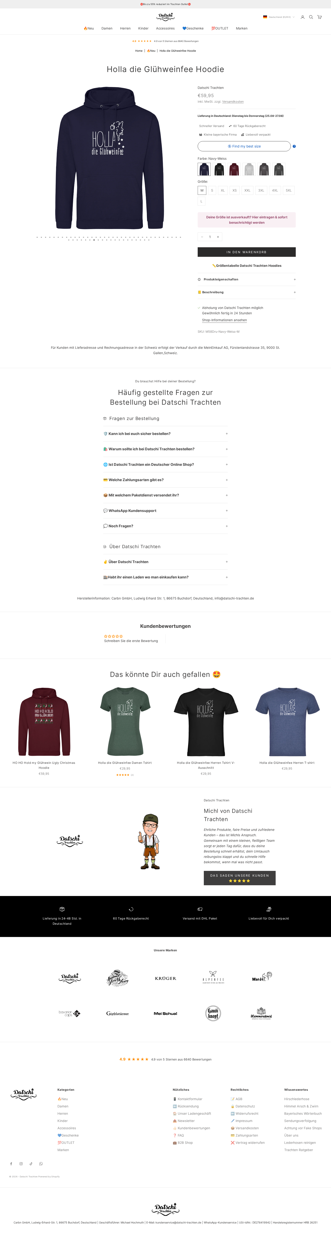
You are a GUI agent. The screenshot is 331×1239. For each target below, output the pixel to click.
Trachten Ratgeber (298, 1150)
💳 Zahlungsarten (244, 1135)
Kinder (143, 28)
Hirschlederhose (296, 1099)
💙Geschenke (193, 28)
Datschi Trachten (211, 88)
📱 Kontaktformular (187, 1099)
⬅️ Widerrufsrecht (244, 1113)
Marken (241, 28)
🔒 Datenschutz (243, 1106)
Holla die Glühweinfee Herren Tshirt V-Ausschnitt (206, 765)
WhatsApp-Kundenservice (220, 1222)
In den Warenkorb (247, 252)
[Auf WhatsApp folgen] (41, 1164)
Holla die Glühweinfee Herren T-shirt (287, 763)
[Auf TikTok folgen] (31, 1164)
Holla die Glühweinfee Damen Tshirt (125, 763)
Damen (107, 28)
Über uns (291, 1135)
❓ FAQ (178, 1135)
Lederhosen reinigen (300, 1143)
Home (139, 50)
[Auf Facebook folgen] (11, 1164)
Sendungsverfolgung (300, 1121)
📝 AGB (236, 1099)
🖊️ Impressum (241, 1121)
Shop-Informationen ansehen (224, 320)
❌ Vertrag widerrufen (248, 1143)
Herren (125, 28)
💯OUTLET (219, 28)
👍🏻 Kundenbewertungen (191, 1128)
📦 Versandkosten (245, 1128)
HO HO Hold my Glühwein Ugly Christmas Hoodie (44, 765)
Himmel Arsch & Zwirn (301, 1106)
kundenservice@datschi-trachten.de (178, 1222)
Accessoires (165, 28)
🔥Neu (89, 28)
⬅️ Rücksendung (186, 1106)
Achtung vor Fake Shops (303, 1128)
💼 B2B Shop (183, 1143)
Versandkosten (233, 101)
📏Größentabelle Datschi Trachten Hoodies (247, 266)
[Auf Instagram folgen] (21, 1164)
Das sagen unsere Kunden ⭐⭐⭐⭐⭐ (239, 878)
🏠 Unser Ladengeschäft (192, 1113)
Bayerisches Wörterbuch (303, 1113)
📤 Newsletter (184, 1121)
